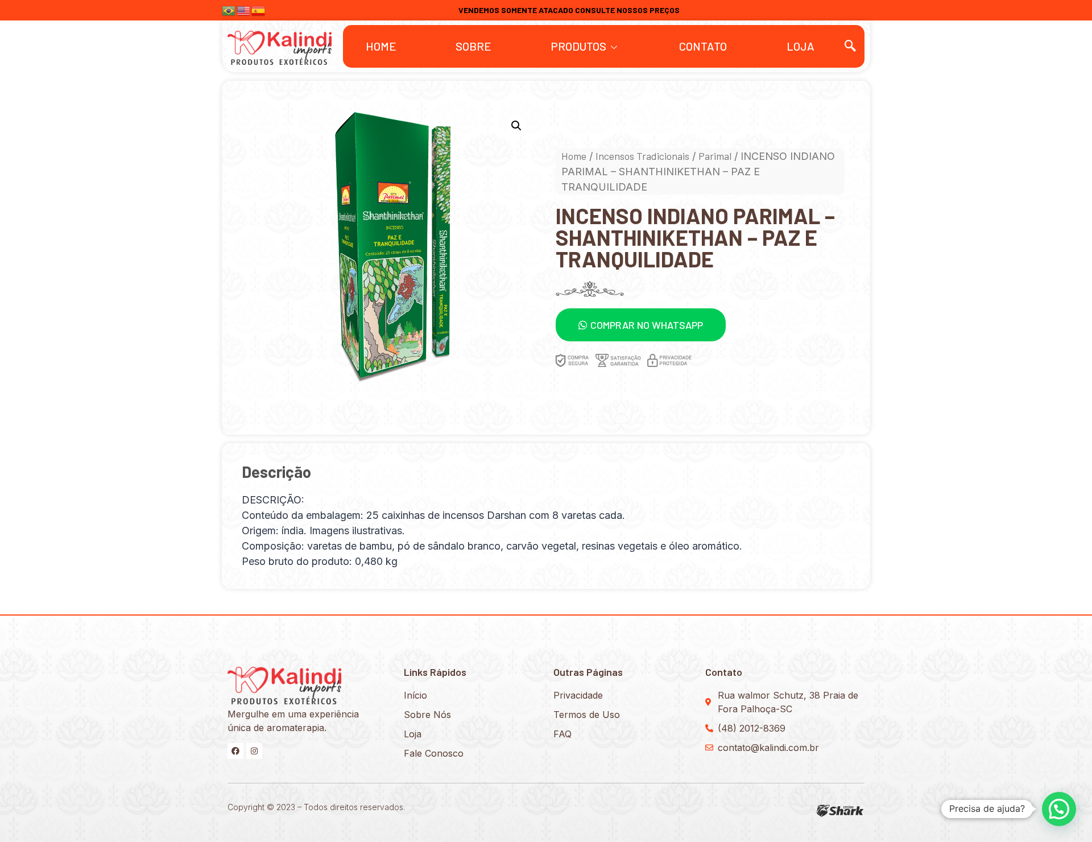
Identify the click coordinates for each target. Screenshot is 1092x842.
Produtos (578, 46)
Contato (703, 46)
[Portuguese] (229, 9)
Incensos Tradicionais (642, 156)
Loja (800, 46)
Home (381, 46)
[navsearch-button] (850, 46)
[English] (244, 9)
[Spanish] (258, 9)
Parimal (714, 156)
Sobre (473, 46)
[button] (641, 324)
